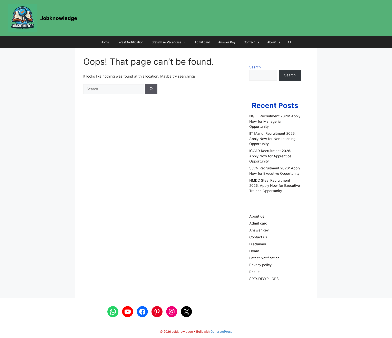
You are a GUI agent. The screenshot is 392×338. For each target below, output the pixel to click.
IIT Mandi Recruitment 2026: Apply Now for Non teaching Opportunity (272, 138)
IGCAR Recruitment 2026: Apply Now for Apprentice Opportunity (270, 156)
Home (105, 42)
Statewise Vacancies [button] (166, 42)
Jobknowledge (58, 18)
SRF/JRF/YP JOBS (264, 279)
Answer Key (226, 42)
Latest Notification (130, 42)
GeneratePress (221, 332)
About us (273, 42)
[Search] (151, 89)
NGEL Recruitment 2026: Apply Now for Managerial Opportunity (274, 121)
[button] (289, 42)
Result (254, 272)
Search (255, 67)
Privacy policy (260, 265)
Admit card (202, 42)
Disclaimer (257, 244)
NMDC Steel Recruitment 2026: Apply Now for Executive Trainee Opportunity (274, 185)
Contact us (251, 42)
